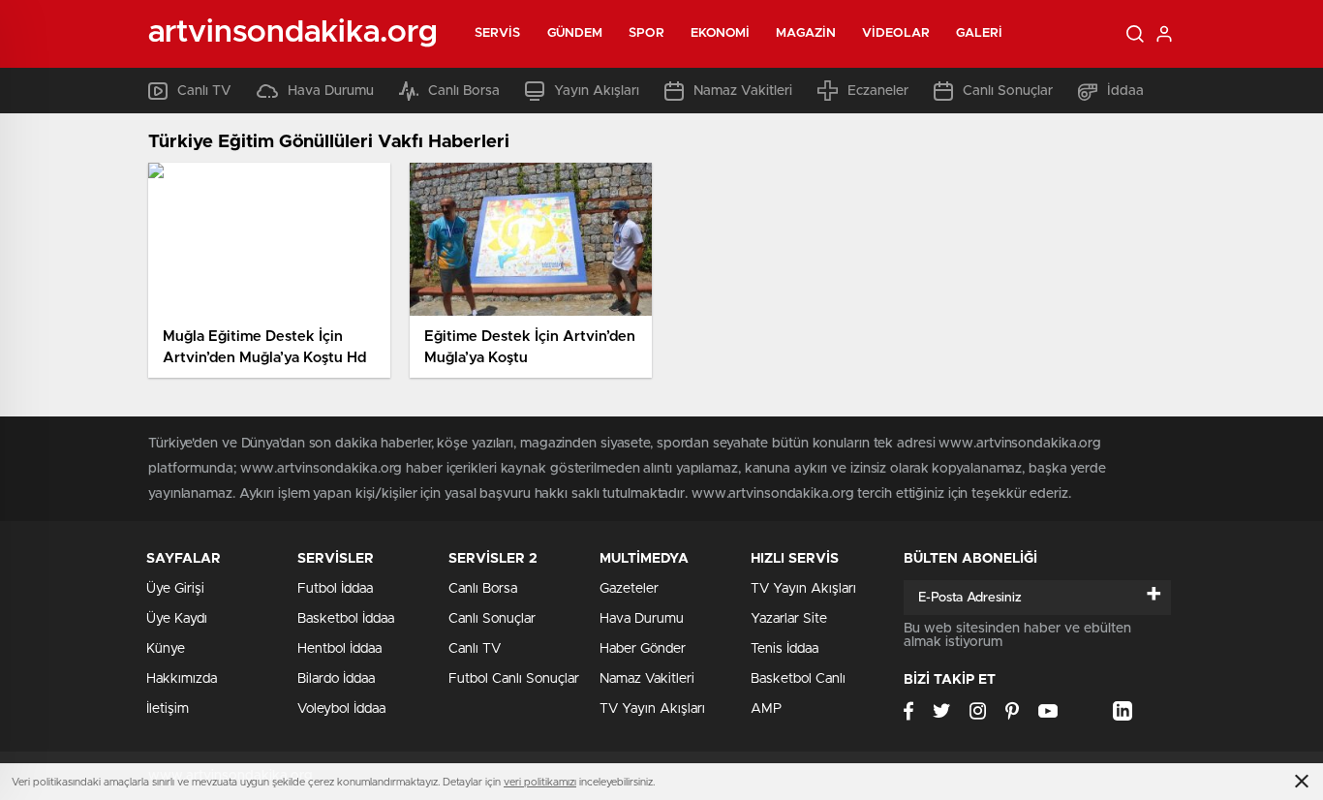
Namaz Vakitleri (742, 91)
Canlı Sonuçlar (1008, 91)
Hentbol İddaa (339, 649)
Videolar (896, 33)
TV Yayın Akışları (652, 709)
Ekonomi (721, 33)
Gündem (575, 33)
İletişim (167, 709)
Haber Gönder (643, 649)
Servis (498, 33)
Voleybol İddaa (341, 709)
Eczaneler (877, 91)
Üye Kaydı (176, 619)
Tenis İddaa (784, 649)
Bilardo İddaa (336, 679)
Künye (165, 649)
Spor (646, 33)
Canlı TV (204, 91)
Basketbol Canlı (798, 679)
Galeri (979, 33)
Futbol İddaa (335, 589)
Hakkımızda (181, 679)
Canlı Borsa (464, 91)
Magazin (806, 33)
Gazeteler (629, 589)
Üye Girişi (175, 589)
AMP (766, 709)
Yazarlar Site (789, 619)
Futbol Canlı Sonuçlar (513, 679)
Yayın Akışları (596, 91)
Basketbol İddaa (345, 619)
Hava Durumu (331, 91)
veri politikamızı (540, 782)
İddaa (1125, 91)
